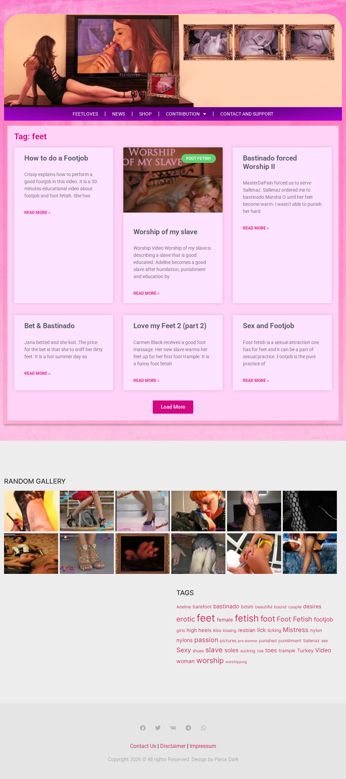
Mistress (295, 630)
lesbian (246, 630)
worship (210, 660)
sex (324, 640)
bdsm (247, 606)
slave (214, 650)
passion (206, 640)
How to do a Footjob (56, 158)
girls (180, 630)
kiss (217, 630)
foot (268, 619)
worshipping (236, 662)
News (118, 114)
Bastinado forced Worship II (270, 162)
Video (323, 650)
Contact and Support (246, 114)
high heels (199, 630)
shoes (198, 650)
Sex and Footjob (268, 326)
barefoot (202, 606)
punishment (289, 640)
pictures (228, 640)
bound (280, 606)
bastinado (226, 606)
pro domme (247, 641)
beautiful (263, 606)
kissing (230, 630)
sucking (247, 650)
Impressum (203, 746)
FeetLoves (85, 114)
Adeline (183, 606)
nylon (316, 630)
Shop (145, 114)
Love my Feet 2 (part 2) (169, 326)
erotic (185, 619)
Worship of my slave (165, 232)
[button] (173, 407)
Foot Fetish (294, 619)
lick (261, 630)
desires (312, 606)
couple (294, 606)
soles (231, 650)
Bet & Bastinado (49, 326)
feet (206, 618)
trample (287, 650)
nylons (184, 640)
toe (260, 650)
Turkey (305, 651)
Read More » (37, 212)
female (225, 620)
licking (274, 630)
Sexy (183, 650)
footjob (323, 619)
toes (271, 650)
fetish (247, 618)
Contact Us (143, 746)
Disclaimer (173, 746)
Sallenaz (311, 640)
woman (185, 661)
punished (268, 640)
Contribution (183, 114)
